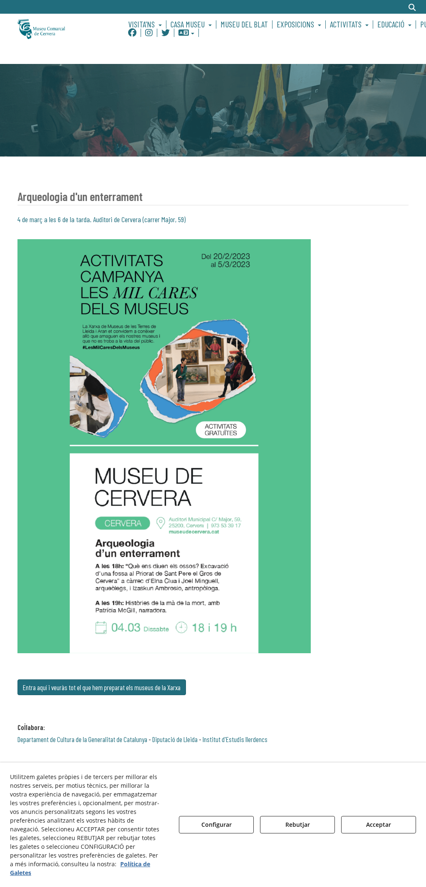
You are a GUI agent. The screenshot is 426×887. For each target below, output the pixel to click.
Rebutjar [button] (297, 824)
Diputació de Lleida (175, 739)
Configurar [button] (216, 824)
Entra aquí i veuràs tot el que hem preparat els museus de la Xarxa (102, 687)
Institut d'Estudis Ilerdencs (235, 739)
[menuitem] (146, 24)
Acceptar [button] (378, 824)
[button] (61, 28)
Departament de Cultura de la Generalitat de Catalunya (82, 739)
